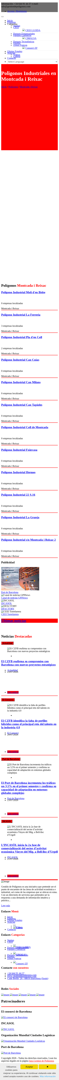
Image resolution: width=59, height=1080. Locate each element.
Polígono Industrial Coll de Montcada (24, 427)
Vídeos (16, 54)
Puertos (16, 43)
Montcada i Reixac (29, 86)
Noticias (11, 53)
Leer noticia (13, 692)
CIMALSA (30, 38)
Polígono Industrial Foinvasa (19, 449)
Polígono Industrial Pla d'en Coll (21, 337)
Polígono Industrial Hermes (18, 472)
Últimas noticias (13, 621)
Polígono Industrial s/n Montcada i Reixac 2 (28, 539)
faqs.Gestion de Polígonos (41, 1061)
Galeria (16, 56)
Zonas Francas (20, 45)
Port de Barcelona (9, 592)
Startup (16, 25)
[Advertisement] (29, 120)
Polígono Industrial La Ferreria (20, 314)
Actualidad (12, 670)
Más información (47, 1076)
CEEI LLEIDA (32, 30)
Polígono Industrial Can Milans (21, 382)
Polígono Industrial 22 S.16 (18, 494)
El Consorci (13, 733)
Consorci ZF (31, 48)
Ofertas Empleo (14, 51)
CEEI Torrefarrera (10, 614)
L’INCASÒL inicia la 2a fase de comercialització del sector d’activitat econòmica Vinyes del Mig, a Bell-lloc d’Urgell (29, 848)
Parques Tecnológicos (23, 41)
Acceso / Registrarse (17, 11)
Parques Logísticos (22, 35)
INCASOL (6, 603)
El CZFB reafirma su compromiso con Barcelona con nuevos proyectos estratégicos (28, 663)
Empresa (11, 22)
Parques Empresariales (24, 33)
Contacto (11, 58)
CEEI (16, 27)
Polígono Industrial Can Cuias (20, 359)
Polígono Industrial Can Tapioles (21, 404)
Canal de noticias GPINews (14, 597)
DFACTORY (7, 608)
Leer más (5, 905)
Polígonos (13, 86)
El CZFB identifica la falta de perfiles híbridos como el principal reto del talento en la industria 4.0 (28, 724)
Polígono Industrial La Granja (20, 517)
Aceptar (29, 1066)
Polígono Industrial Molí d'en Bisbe (23, 292)
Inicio (10, 20)
